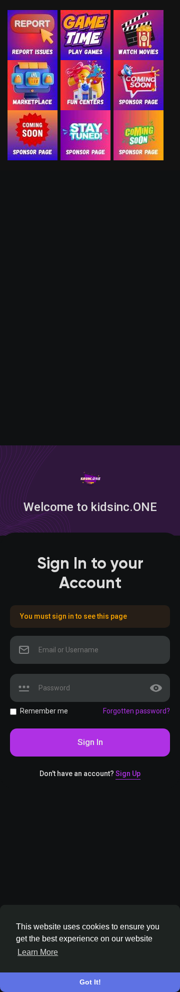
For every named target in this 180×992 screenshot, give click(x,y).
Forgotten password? (136, 711)
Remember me (44, 711)
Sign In (90, 742)
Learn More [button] (38, 952)
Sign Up (128, 774)
